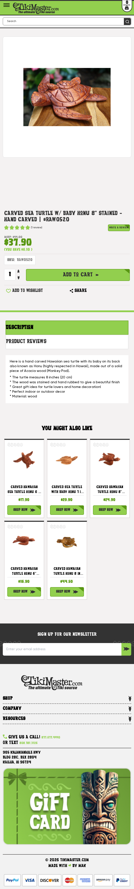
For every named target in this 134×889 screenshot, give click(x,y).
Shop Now (20, 510)
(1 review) (36, 227)
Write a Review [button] (119, 228)
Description (19, 327)
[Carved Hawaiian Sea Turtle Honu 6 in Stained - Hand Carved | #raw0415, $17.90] (24, 459)
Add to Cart (78, 275)
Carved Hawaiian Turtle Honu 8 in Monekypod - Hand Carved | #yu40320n (67, 571)
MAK (82, 866)
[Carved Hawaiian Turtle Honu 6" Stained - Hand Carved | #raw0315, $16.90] (24, 541)
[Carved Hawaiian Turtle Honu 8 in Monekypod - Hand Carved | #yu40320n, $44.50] (67, 541)
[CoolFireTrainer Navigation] (7, 5)
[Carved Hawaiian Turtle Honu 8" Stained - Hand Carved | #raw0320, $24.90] (110, 459)
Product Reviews (26, 341)
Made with (58, 866)
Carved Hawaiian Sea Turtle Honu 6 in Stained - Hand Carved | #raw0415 (24, 490)
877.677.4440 (51, 737)
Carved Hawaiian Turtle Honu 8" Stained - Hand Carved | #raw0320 (110, 490)
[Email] (91, 290)
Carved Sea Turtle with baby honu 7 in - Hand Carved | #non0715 (67, 490)
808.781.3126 (29, 743)
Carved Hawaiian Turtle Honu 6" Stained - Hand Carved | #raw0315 (24, 571)
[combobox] (67, 21)
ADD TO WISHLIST (27, 291)
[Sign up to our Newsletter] (126, 649)
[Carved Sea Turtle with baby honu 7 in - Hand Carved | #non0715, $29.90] (67, 459)
